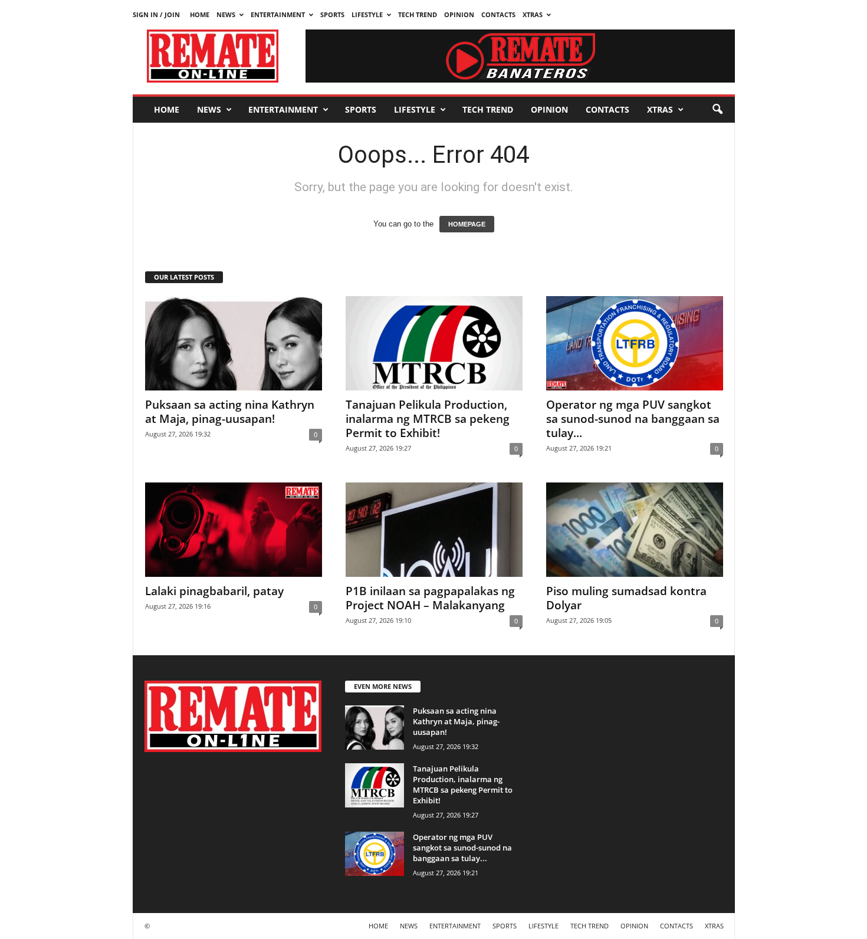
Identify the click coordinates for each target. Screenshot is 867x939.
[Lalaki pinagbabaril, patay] (233, 529)
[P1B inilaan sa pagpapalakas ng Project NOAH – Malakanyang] (434, 529)
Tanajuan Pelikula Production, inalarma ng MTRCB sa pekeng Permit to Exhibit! (428, 419)
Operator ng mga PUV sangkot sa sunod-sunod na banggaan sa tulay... (633, 419)
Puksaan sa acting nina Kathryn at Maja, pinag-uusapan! (229, 411)
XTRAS (533, 14)
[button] (717, 110)
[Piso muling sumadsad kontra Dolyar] (634, 529)
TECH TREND (417, 14)
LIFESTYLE (367, 14)
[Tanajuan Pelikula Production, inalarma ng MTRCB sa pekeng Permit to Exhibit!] (434, 343)
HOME (199, 14)
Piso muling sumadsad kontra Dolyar (626, 598)
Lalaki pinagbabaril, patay (214, 591)
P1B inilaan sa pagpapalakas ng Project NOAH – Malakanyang (430, 598)
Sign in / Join (156, 14)
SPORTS (332, 14)
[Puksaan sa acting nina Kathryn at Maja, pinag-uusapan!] (233, 343)
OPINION (459, 14)
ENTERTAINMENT (278, 14)
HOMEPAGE (466, 224)
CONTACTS (498, 14)
